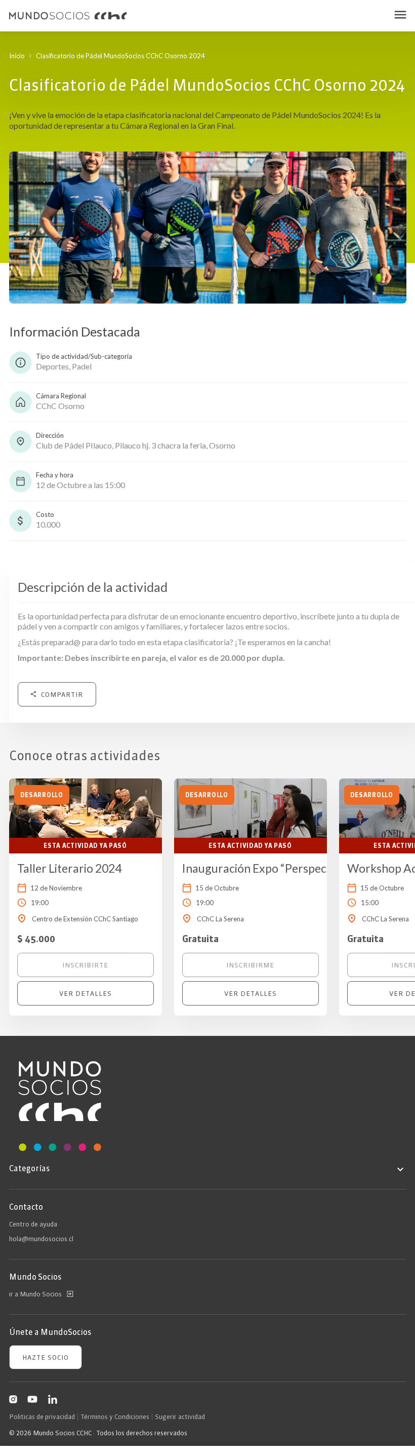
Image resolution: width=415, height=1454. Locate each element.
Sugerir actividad (180, 1416)
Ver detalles (85, 993)
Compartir (62, 694)
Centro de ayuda (33, 1224)
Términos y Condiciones (114, 1416)
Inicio (17, 56)
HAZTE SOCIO (45, 1357)
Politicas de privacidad (42, 1416)
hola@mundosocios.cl (41, 1239)
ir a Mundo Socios (35, 1294)
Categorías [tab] (29, 1168)
